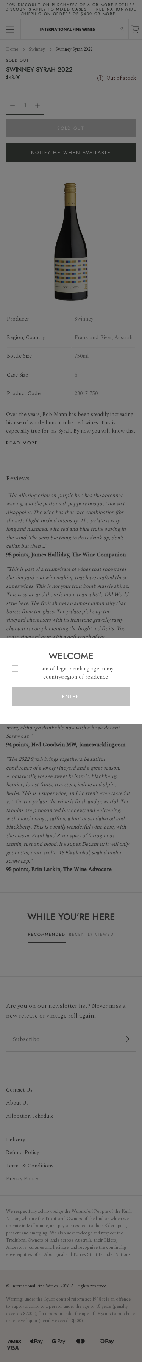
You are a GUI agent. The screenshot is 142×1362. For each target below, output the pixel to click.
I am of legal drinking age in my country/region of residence (75, 673)
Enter (71, 696)
